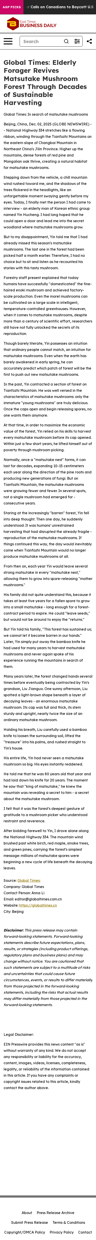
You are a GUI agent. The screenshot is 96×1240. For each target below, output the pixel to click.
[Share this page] (89, 41)
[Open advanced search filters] (77, 41)
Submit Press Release (29, 1222)
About (27, 1212)
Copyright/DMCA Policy (24, 1232)
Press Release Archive (55, 1212)
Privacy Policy (62, 1232)
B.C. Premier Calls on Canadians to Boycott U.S (50, 7)
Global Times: (28, 880)
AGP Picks (12, 7)
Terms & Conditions (68, 1222)
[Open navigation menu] (8, 41)
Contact (85, 1232)
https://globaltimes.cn (38, 905)
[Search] (66, 41)
